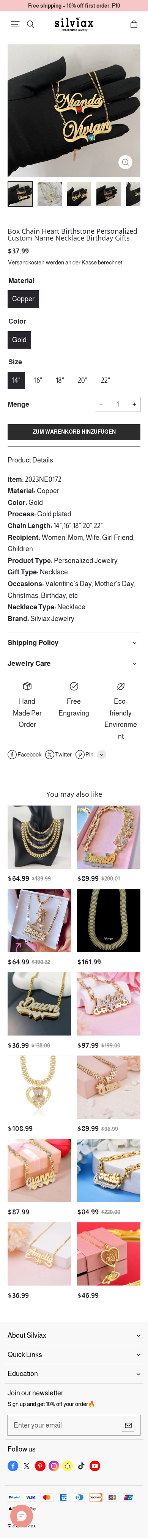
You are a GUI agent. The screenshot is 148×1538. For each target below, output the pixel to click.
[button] (15, 24)
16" (38, 380)
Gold (19, 340)
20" (82, 380)
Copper (23, 299)
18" (60, 380)
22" (105, 380)
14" (16, 380)
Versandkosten (26, 262)
